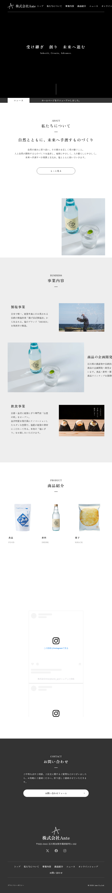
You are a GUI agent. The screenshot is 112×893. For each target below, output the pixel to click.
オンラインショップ (88, 866)
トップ (40, 5)
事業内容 (69, 5)
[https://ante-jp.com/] (47, 850)
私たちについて (54, 5)
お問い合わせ (56, 872)
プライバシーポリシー (16, 885)
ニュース (93, 5)
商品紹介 (81, 5)
